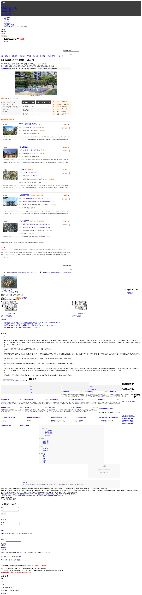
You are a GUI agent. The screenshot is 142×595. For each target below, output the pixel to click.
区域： (3, 292)
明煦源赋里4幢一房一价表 (29, 227)
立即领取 (3, 593)
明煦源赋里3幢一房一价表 (44, 227)
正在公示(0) (46, 440)
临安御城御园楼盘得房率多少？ (35, 417)
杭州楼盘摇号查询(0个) (7, 11)
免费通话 (24, 298)
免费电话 (18, 556)
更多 (43, 127)
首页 (2, 4)
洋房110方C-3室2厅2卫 (41, 198)
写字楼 (45, 460)
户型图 (29, 56)
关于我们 (3, 495)
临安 (8, 41)
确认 (71, 54)
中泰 (31, 392)
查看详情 (64, 128)
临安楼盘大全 (54, 495)
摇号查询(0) (46, 443)
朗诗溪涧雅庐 (44, 484)
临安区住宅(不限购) (6, 15)
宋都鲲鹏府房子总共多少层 (106, 408)
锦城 (31, 386)
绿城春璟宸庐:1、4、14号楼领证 (13, 327)
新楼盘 (134, 401)
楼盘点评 (43, 56)
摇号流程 (47, 435)
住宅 (5, 41)
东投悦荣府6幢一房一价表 (44, 201)
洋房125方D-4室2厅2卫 (28, 198)
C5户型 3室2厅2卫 (36, 127)
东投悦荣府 (24, 195)
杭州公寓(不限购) (6, 13)
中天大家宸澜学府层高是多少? (58, 417)
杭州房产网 (7, 18)
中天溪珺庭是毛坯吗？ (81, 417)
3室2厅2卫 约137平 (37, 150)
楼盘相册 (22, 56)
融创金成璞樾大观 (71, 484)
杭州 (2, 3)
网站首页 (45, 448)
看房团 (124, 401)
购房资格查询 (49, 432)
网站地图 (30, 495)
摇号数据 (41, 195)
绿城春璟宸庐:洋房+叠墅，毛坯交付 (14, 322)
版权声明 (18, 495)
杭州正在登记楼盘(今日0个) (9, 9)
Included (60, 495)
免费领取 (4, 549)
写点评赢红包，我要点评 (20, 380)
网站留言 (24, 495)
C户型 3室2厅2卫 (27, 127)
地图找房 (45, 450)
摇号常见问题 (49, 433)
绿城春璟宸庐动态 (9, 25)
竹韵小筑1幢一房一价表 (29, 175)
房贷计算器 (48, 430)
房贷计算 (128, 401)
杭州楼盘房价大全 (43, 495)
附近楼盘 (25, 482)
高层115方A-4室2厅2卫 (41, 224)
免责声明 (9, 495)
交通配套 (14, 56)
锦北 (91, 386)
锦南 (59, 383)
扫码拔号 (18, 298)
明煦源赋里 (24, 221)
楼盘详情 (7, 56)
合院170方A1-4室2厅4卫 (29, 224)
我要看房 (130, 293)
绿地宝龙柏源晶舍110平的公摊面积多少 (109, 417)
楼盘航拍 (38, 124)
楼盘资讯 (35, 56)
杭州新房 (3, 6)
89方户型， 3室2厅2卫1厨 (29, 172)
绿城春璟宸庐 (8, 23)
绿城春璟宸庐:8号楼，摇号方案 (31, 324)
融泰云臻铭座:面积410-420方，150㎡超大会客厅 (59, 272)
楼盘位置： (4, 299)
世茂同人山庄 (61, 484)
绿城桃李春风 (35, 484)
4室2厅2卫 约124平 (27, 150)
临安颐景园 (24, 147)
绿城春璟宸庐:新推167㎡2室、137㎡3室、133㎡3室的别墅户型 (43, 322)
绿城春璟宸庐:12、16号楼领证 (31, 327)
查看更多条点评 (7, 380)
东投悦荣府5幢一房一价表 (29, 201)
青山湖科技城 (92, 389)
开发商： (3, 295)
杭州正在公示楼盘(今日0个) (9, 8)
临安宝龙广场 (27, 484)
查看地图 (42, 130)
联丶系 (14, 495)
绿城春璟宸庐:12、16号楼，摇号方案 (44, 325)
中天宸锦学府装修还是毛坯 (9, 417)
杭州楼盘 (6, 19)
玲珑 (31, 389)
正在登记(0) (46, 442)
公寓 (44, 455)
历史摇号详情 (52, 56)
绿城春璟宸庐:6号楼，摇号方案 (13, 324)
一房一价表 (130, 297)
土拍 (36, 195)
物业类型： (12, 292)
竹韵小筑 (23, 169)
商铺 (44, 456)
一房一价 (60, 56)
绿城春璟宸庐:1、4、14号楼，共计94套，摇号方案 (18, 325)
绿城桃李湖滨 (52, 484)
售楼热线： (4, 298)
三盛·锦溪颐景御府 (27, 124)
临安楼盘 (6, 21)
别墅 (44, 462)
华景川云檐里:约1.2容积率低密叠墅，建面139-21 (23, 272)
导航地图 (35, 495)
